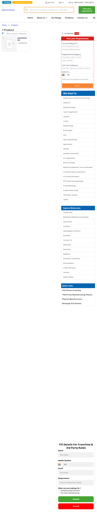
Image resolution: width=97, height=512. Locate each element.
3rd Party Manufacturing (70, 493)
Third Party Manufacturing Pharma (77, 295)
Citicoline (66, 272)
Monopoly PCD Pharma (71, 303)
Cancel (76, 506)
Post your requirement (87, 10)
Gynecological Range (70, 140)
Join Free (50, 2)
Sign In (61, 2)
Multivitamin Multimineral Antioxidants (76, 217)
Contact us (82, 17)
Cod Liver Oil (67, 240)
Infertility (66, 149)
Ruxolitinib (66, 236)
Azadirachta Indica (69, 268)
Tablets (65, 200)
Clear (76, 33)
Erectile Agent (67, 130)
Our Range (56, 17)
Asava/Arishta (67, 212)
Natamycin (66, 254)
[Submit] (26, 9)
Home (30, 17)
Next (77, 86)
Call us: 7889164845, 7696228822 (81, 2)
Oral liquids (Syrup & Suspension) (74, 172)
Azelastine (66, 226)
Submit (76, 499)
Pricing (7, 2)
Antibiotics (66, 103)
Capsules (66, 117)
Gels (64, 135)
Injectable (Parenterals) (71, 153)
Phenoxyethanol (68, 263)
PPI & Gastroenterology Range (73, 181)
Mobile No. (66, 72)
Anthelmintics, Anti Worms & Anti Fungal (76, 98)
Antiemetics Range (69, 107)
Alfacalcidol (67, 245)
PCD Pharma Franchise (71, 290)
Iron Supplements (69, 158)
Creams (65, 121)
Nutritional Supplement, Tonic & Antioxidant (78, 167)
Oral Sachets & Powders (71, 177)
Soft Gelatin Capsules (70, 195)
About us (41, 17)
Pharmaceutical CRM (23, 2)
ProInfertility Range (69, 186)
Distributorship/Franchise (70, 490)
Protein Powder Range (70, 190)
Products (69, 17)
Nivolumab (67, 249)
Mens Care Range (69, 163)
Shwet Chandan (68, 277)
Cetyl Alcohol (67, 222)
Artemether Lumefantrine (71, 259)
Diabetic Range (68, 126)
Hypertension (67, 144)
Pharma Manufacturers (72, 299)
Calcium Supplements (70, 112)
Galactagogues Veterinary (71, 231)
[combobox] (49, 9)
